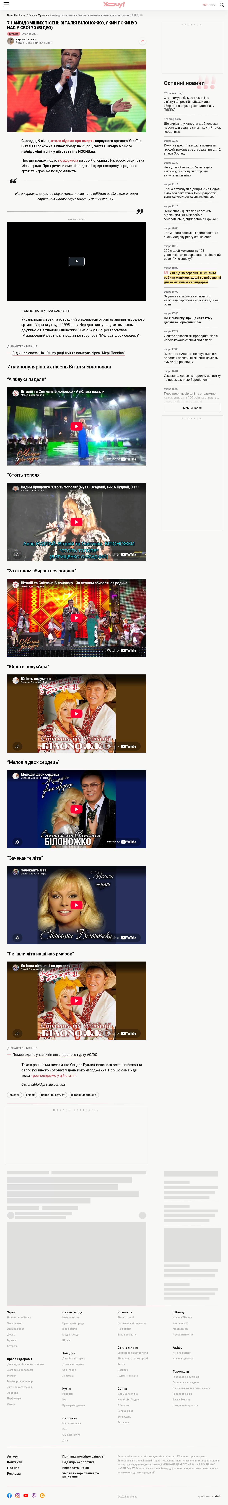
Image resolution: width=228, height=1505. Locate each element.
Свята (122, 1388)
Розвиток (125, 1312)
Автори (13, 1456)
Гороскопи (181, 1371)
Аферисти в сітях (183, 1334)
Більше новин (192, 408)
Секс (65, 1429)
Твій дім (68, 1353)
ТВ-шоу (178, 1312)
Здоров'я (13, 1392)
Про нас (13, 1467)
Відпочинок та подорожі (133, 1358)
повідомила (68, 160)
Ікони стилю (69, 1328)
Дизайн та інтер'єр (73, 1358)
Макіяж (11, 1375)
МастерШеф (180, 1328)
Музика (13, 33)
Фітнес (11, 1404)
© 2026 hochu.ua (127, 1496)
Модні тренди (70, 1334)
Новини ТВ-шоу (182, 1317)
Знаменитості (15, 1323)
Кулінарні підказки (73, 1405)
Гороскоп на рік (182, 1393)
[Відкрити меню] (6, 4)
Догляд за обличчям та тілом (25, 1364)
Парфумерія (14, 1398)
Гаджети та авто (128, 1375)
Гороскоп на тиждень (186, 1382)
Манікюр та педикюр (20, 1381)
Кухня (66, 1388)
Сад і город (69, 1370)
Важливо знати (127, 1334)
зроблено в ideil (209, 1496)
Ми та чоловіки (71, 1423)
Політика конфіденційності (83, 1456)
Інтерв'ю (12, 1346)
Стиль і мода (72, 1312)
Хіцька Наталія (26, 39)
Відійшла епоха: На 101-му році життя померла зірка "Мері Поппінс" (68, 353)
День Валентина (128, 1393)
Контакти (14, 1462)
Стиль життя (128, 1347)
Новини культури (183, 1358)
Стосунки (69, 1418)
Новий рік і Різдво (128, 1399)
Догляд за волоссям (20, 1370)
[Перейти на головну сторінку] (114, 5)
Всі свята (123, 1422)
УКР (205, 4)
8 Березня (123, 1405)
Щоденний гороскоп (185, 1405)
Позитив (123, 1370)
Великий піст (125, 1411)
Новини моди (70, 1317)
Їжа (64, 1399)
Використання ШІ (75, 1467)
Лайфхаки (68, 1375)
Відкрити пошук (221, 4)
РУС (213, 4)
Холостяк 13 (180, 1323)
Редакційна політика (78, 1462)
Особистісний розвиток (132, 1323)
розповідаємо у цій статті (54, 1075)
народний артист (53, 1095)
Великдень (124, 1416)
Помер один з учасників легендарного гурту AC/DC (54, 1055)
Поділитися (142, 41)
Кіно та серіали (182, 1352)
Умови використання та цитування (80, 1475)
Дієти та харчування (19, 1387)
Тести (121, 1364)
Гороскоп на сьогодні (186, 1376)
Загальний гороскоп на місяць (191, 1388)
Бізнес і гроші (126, 1317)
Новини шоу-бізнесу (19, 1317)
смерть (15, 1095)
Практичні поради (73, 1323)
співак (30, 1095)
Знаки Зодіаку (181, 1399)
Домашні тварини (73, 1364)
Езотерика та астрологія (133, 1352)
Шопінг (66, 1340)
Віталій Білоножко (83, 1095)
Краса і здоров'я (19, 1359)
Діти (65, 1440)
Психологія (124, 1328)
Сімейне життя (71, 1434)
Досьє (11, 1334)
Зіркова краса (15, 1328)
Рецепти (67, 1393)
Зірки (11, 1312)
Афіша (177, 1347)
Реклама (14, 1473)
